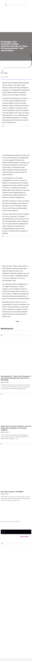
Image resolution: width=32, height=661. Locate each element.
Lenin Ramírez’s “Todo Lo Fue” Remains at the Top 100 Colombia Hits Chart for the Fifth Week (16, 378)
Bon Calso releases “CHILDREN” (12, 492)
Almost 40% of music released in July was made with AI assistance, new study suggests (16, 428)
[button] (16, 38)
